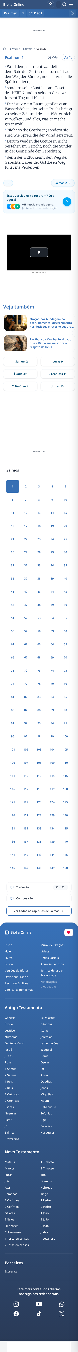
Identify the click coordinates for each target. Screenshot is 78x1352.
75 (65, 670)
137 (25, 841)
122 (25, 802)
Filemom (46, 1181)
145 (65, 855)
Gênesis (10, 1018)
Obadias (46, 1081)
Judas (44, 1232)
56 (12, 631)
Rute (8, 1062)
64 (52, 644)
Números (11, 1037)
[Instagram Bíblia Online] (16, 1304)
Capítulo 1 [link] (42, 48)
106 (12, 762)
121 (12, 802)
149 (52, 868)
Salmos (9, 1132)
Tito (43, 1175)
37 (25, 578)
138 (39, 841)
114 (52, 776)
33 (39, 565)
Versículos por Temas (19, 989)
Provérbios (12, 1139)
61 (12, 644)
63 (39, 644)
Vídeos (45, 951)
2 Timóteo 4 (20, 386)
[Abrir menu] (71, 4)
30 (65, 552)
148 (39, 868)
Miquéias (47, 1094)
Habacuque (48, 1107)
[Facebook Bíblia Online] (16, 1314)
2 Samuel (11, 1075)
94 (52, 723)
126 (12, 815)
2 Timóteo (47, 1168)
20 (65, 526)
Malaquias (48, 1132)
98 (39, 736)
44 (52, 591)
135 (65, 828)
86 (12, 710)
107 (25, 762)
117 (25, 789)
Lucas (8, 1175)
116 (12, 789)
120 (65, 789)
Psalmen (27, 48)
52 (25, 618)
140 (65, 841)
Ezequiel (46, 1049)
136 (12, 841)
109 (52, 762)
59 (52, 631)
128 (39, 815)
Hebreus (46, 1187)
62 (25, 644)
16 (12, 526)
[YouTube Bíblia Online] (39, 1304)
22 (25, 539)
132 (25, 828)
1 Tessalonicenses (17, 1238)
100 (65, 736)
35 (65, 565)
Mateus (10, 1162)
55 (65, 618)
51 (12, 618)
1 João (45, 1213)
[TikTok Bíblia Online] (39, 1314)
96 (12, 736)
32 (25, 565)
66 (12, 657)
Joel (43, 1069)
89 (52, 710)
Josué (8, 1049)
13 (39, 513)
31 (12, 565)
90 (65, 710)
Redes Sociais (50, 958)
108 (39, 762)
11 (12, 513)
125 (65, 802)
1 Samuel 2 (20, 361)
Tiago (44, 1194)
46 (12, 605)
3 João (45, 1226)
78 (39, 684)
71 (12, 670)
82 (25, 697)
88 (39, 710)
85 (65, 697)
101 (12, 749)
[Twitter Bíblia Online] (62, 1314)
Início (8, 945)
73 (39, 670)
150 (65, 868)
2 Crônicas (12, 1100)
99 (52, 736)
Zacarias (46, 1126)
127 (25, 815)
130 (65, 815)
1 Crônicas (12, 1094)
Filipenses (11, 1226)
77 (25, 684)
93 (39, 723)
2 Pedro (46, 1207)
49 (52, 605)
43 (39, 591)
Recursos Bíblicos (16, 983)
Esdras (9, 1107)
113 (39, 776)
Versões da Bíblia (16, 970)
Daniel (45, 1056)
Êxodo (9, 1024)
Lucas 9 (58, 361)
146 (12, 868)
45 (65, 591)
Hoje (8, 951)
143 (39, 855)
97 (25, 736)
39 (52, 578)
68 (39, 657)
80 (65, 684)
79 (52, 684)
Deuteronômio (14, 1043)
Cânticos (46, 1024)
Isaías (44, 1030)
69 (52, 657)
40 (65, 578)
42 (25, 591)
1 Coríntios (12, 1200)
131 (12, 828)
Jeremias (46, 1037)
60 (65, 631)
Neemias (11, 1113)
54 (52, 618)
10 (65, 499)
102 (25, 749)
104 (52, 749)
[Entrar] (50, 4)
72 (25, 670)
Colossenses (13, 1232)
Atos (8, 1187)
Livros (14, 48)
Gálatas (10, 1213)
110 (65, 762)
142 (25, 855)
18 (39, 526)
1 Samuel (11, 1069)
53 (39, 618)
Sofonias (46, 1113)
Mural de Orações (53, 945)
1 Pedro (46, 1200)
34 (52, 565)
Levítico (10, 1030)
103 (39, 749)
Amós (44, 1075)
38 (39, 578)
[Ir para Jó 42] (8, 183)
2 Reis (9, 1088)
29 (52, 552)
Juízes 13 (58, 386)
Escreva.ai (11, 1271)
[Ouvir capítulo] (72, 13)
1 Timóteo (47, 1162)
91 (12, 723)
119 (52, 789)
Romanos (11, 1194)
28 (39, 552)
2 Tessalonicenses (17, 1245)
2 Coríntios (12, 1207)
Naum (45, 1100)
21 (12, 539)
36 (12, 578)
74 (52, 670)
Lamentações (49, 1043)
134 (52, 828)
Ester (8, 1120)
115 (65, 776)
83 (39, 697)
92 (25, 723)
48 (39, 605)
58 (39, 631)
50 (65, 605)
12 (25, 513)
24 (52, 539)
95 (65, 723)
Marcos (10, 1168)
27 (25, 552)
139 (52, 841)
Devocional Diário (16, 977)
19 (52, 526)
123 (39, 802)
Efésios (9, 1219)
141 (12, 855)
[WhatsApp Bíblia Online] (62, 1304)
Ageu (44, 1120)
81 (12, 697)
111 (12, 776)
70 (65, 657)
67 (25, 657)
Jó (6, 1126)
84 (52, 697)
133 (39, 828)
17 (25, 526)
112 (25, 776)
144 (52, 855)
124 (52, 802)
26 (12, 552)
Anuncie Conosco (52, 964)
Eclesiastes (48, 1018)
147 (25, 868)
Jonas (44, 1088)
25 (65, 539)
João (7, 1181)
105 (65, 749)
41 (12, 591)
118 (39, 789)
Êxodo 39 (20, 374)
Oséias (45, 1062)
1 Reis (9, 1081)
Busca (9, 964)
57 (25, 631)
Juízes (9, 1056)
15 (65, 513)
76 (12, 684)
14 (52, 513)
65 (65, 644)
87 (25, 710)
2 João (45, 1219)
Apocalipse (48, 1238)
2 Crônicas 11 (58, 374)
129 (52, 815)
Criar (55, 57)
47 (25, 605)
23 (39, 539)
